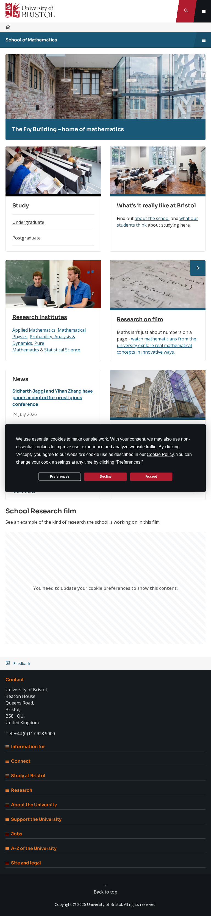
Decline (106, 476)
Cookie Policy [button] (160, 454)
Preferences (60, 476)
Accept (151, 476)
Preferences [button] (128, 462)
